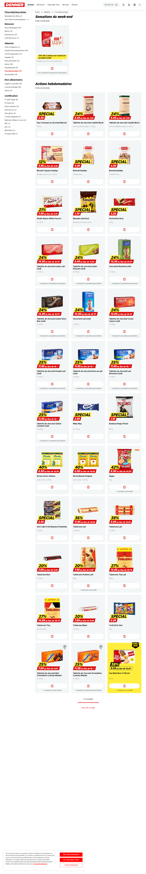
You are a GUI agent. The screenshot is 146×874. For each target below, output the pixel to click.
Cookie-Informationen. (40, 864)
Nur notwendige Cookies (71, 860)
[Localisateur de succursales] (134, 5)
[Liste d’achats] (123, 5)
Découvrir (41, 5)
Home (37, 12)
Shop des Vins (53, 5)
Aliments (47, 12)
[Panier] (129, 5)
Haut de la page (88, 708)
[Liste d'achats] (52, 68)
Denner (75, 5)
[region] (44, 860)
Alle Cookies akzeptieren (71, 854)
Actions (30, 5)
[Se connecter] (139, 5)
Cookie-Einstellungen (71, 865)
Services (65, 5)
